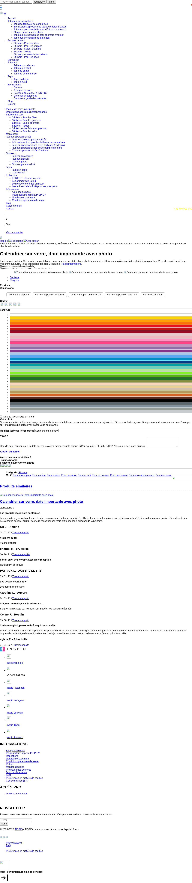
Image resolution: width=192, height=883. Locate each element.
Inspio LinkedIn (15, 712)
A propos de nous (23, 90)
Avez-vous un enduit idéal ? (16, 457)
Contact (18, 87)
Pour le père (53, 475)
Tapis (10, 76)
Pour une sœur (164, 475)
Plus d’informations (71, 264)
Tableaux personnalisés (20, 21)
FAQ (8, 775)
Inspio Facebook (15, 687)
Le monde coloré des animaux (28, 183)
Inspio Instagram (15, 700)
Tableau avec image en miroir (18, 416)
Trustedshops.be (21, 554)
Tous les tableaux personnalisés (31, 24)
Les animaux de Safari (24, 181)
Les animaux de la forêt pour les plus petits (34, 186)
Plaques (14, 280)
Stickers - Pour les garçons (28, 46)
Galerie (11, 104)
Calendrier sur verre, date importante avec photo (41, 501)
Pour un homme (100, 475)
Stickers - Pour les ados (26, 57)
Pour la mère (39, 475)
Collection (11, 175)
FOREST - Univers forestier (26, 178)
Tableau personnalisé (25, 73)
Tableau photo (21, 71)
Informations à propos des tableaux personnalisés (40, 26)
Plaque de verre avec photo (28, 32)
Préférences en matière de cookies (24, 778)
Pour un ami (84, 475)
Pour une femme (119, 475)
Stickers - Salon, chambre (27, 48)
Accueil (12, 18)
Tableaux (12, 62)
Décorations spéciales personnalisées (26, 112)
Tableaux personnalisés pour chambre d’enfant (38, 35)
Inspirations (12, 756)
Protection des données (18, 769)
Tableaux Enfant (22, 68)
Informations (14, 84)
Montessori (13, 60)
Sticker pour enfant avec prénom (31, 54)
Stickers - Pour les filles (26, 43)
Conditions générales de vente (30, 98)
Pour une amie (69, 475)
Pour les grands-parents (141, 475)
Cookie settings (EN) (17, 780)
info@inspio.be (15, 663)
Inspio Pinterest (15, 737)
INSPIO (19, 829)
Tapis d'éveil (20, 82)
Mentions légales (15, 767)
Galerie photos (14, 205)
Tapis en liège (21, 79)
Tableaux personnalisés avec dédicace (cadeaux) (40, 29)
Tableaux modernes (24, 65)
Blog (10, 101)
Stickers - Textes (22, 51)
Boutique (14, 277)
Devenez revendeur (16, 793)
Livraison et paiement (25, 95)
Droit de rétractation (16, 772)
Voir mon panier (14, 232)
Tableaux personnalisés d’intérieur (32, 37)
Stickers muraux (16, 40)
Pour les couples (22, 475)
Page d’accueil (14, 842)
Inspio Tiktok (13, 725)
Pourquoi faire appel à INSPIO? (30, 93)
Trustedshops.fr (20, 532)
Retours (10, 764)
